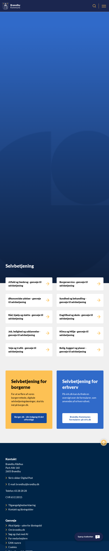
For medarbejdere (18, 538)
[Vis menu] (104, 6)
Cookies (12, 547)
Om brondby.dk (16, 529)
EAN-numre (14, 542)
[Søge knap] (94, 6)
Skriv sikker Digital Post (20, 477)
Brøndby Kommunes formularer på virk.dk (80, 418)
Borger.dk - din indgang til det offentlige (29, 418)
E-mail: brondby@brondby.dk (23, 484)
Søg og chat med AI (18, 534)
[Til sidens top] (104, 442)
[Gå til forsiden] (11, 6)
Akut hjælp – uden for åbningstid (25, 525)
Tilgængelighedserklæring (22, 505)
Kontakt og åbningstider (20, 509)
